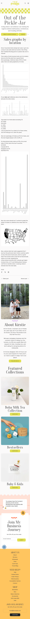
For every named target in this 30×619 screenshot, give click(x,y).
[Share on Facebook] (1, 272)
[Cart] (28, 3)
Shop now (15, 414)
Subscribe (15, 614)
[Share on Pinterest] (8, 272)
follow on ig (15, 361)
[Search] (25, 3)
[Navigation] (1, 3)
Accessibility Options (15, 581)
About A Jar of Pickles (9, 34)
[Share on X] (5, 272)
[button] (28, 34)
